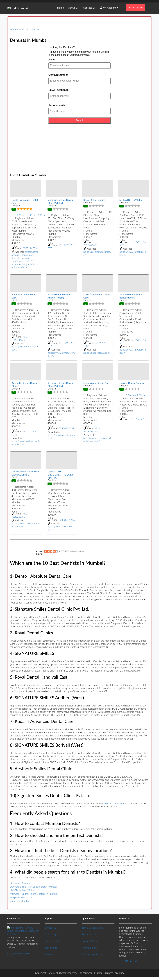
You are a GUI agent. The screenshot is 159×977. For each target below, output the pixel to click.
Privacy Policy (89, 941)
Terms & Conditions (92, 928)
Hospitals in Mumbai (21, 897)
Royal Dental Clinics (94, 200)
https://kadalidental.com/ (97, 353)
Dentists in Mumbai (28, 29)
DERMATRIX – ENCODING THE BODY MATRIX (60, 474)
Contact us (50, 928)
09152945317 (138, 419)
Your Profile (51, 948)
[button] (25, 215)
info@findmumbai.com (18, 953)
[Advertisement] (79, 148)
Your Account (52, 941)
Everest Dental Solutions (132, 383)
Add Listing (136, 7)
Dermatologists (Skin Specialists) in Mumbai (33, 887)
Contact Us (89, 8)
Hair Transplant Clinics (22, 890)
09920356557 (66, 428)
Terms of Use (89, 934)
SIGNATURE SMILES (130, 200)
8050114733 (30, 248)
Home (60, 8)
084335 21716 (67, 520)
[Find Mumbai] (17, 8)
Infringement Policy (92, 954)
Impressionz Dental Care (96, 383)
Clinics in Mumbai (112, 803)
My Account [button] (109, 8)
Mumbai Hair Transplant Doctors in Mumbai (34, 894)
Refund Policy (89, 948)
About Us (73, 8)
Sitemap (49, 954)
